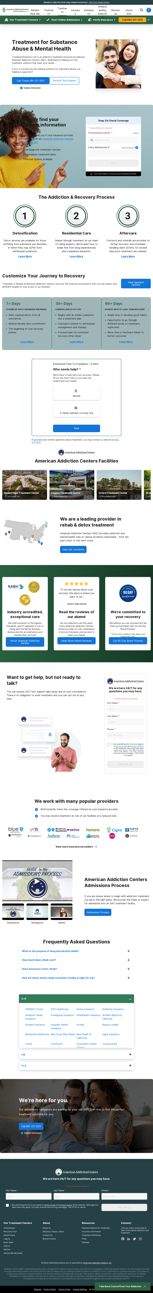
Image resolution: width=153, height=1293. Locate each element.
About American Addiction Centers (25, 642)
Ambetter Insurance (113, 1009)
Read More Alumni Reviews (76, 640)
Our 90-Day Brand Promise (128, 640)
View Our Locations (73, 549)
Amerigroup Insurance (62, 1015)
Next (113, 163)
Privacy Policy (50, 1289)
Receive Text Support (64, 80)
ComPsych (57, 1043)
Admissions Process (98, 912)
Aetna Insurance (85, 1009)
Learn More (25, 256)
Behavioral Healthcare (37, 1034)
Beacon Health (110, 1024)
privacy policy (137, 746)
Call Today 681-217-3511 (31, 80)
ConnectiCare (109, 1043)
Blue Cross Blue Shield (63, 1034)
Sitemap (37, 1289)
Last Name (112, 716)
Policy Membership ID (99, 147)
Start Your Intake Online (99, 2)
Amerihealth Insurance (88, 1015)
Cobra (28, 1043)
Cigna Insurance (110, 1034)
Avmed (80, 1024)
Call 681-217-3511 (31, 1126)
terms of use (121, 746)
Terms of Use (64, 1289)
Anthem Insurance (35, 1024)
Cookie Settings (80, 1289)
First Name (112, 703)
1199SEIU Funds (34, 1009)
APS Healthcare (59, 1009)
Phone (110, 729)
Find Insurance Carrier (99, 133)
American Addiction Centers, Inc (97, 1263)
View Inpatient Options (136, 283)
